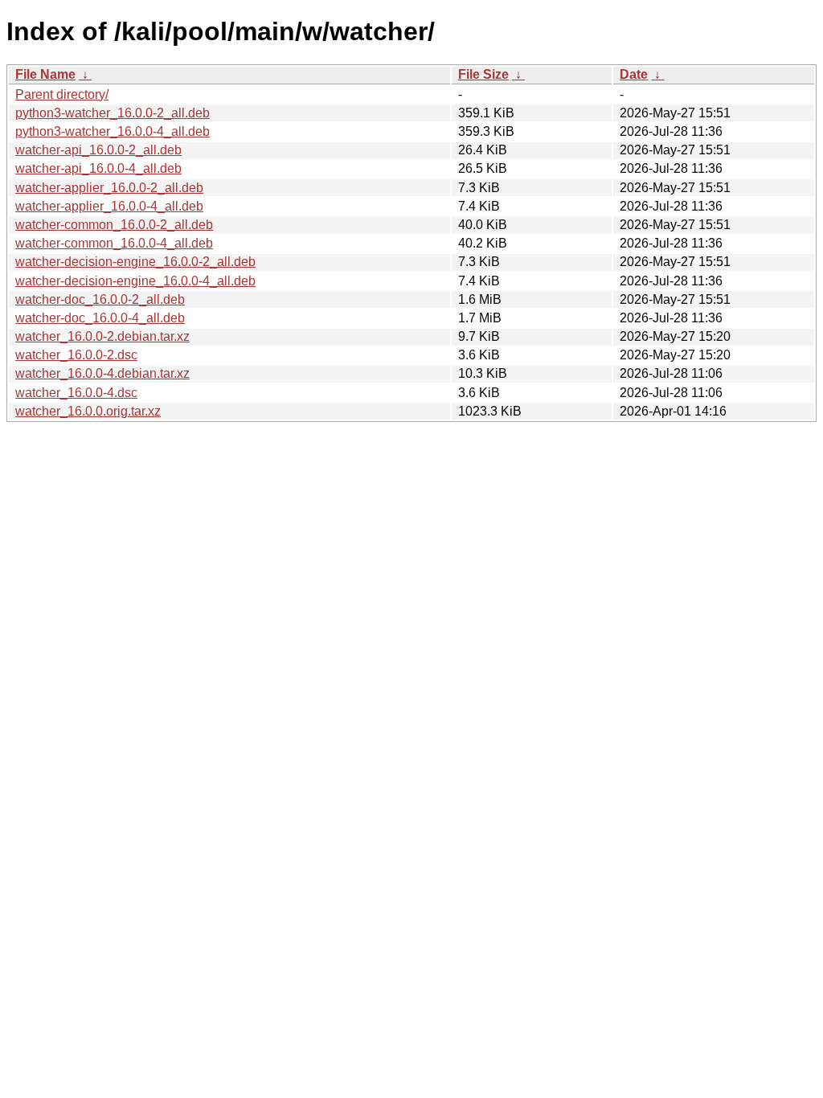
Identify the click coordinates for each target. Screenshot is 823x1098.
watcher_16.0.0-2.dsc (76, 355)
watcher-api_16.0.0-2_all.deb (98, 150)
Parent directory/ (62, 94)
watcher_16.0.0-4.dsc (76, 392)
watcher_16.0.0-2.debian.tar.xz (102, 336)
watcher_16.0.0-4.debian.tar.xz (102, 373)
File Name (45, 74)
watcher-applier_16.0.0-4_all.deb (109, 206)
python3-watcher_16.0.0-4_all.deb (112, 131)
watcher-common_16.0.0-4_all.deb (114, 243)
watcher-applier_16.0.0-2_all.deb (109, 188)
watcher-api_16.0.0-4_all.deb (98, 168)
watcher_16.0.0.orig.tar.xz (88, 411)
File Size (483, 74)
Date (634, 74)
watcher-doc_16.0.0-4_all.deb (100, 318)
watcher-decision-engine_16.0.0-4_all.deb (135, 281)
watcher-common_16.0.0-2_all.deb (114, 224)
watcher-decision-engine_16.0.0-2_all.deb (135, 261)
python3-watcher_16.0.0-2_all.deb (112, 113)
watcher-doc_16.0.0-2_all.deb (100, 299)
